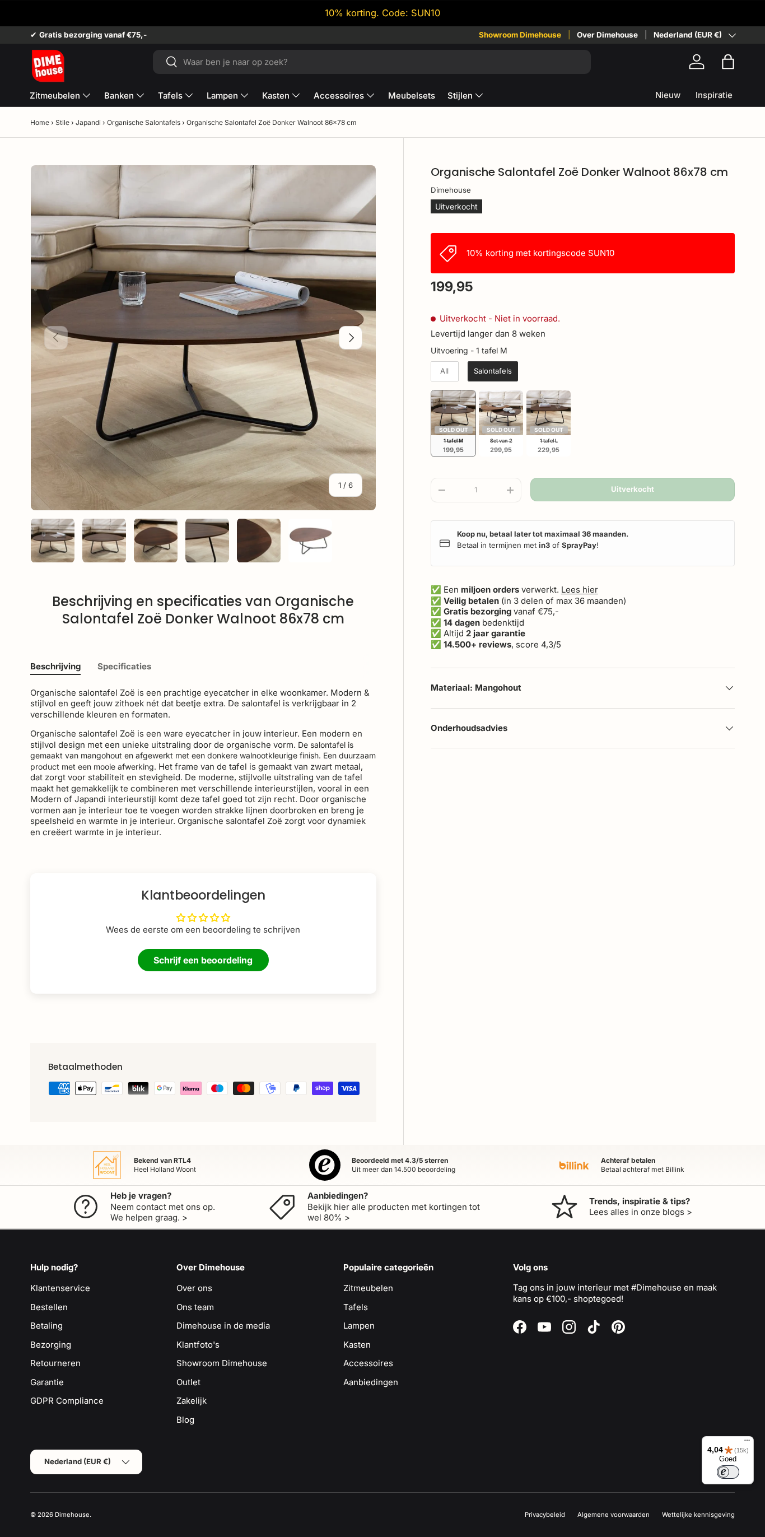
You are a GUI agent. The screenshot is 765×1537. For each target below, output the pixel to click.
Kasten (276, 95)
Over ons (194, 1288)
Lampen (222, 95)
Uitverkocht (632, 489)
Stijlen (460, 95)
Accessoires (339, 95)
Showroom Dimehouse (520, 34)
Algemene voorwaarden (613, 1515)
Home (39, 122)
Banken (119, 95)
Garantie (47, 1382)
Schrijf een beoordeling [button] (203, 960)
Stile (62, 122)
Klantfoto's (198, 1344)
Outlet (188, 1382)
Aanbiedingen (370, 1382)
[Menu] (747, 1443)
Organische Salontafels (143, 122)
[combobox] (372, 62)
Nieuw (667, 95)
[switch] (728, 1472)
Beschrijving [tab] (55, 666)
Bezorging (50, 1344)
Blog (185, 1419)
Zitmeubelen (55, 95)
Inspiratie (714, 95)
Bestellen (49, 1307)
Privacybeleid (545, 1515)
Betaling (46, 1325)
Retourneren (55, 1363)
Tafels (170, 95)
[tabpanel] (203, 762)
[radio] (445, 371)
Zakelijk (191, 1400)
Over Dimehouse (607, 34)
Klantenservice (60, 1288)
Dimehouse (451, 189)
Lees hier (579, 589)
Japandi (88, 122)
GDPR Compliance (67, 1400)
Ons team (195, 1307)
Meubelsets (411, 95)
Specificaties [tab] (124, 666)
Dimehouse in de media (223, 1325)
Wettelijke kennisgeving (698, 1515)
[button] (728, 61)
